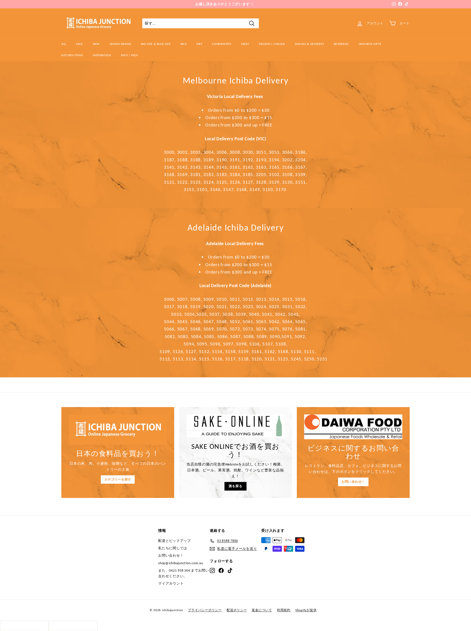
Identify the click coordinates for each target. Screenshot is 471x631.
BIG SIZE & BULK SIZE (156, 44)
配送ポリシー (237, 610)
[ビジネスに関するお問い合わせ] (353, 426)
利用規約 (283, 610)
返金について (262, 610)
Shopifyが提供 (306, 610)
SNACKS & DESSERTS (309, 44)
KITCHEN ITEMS (72, 55)
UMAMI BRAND (120, 44)
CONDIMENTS (221, 44)
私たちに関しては (172, 548)
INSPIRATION (102, 55)
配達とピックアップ (174, 541)
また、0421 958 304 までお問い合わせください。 (183, 573)
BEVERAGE (341, 44)
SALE (79, 44)
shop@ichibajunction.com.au (180, 563)
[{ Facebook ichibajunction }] (221, 570)
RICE (184, 44)
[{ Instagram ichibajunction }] (212, 570)
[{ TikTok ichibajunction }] (230, 570)
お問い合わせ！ (353, 481)
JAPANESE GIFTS (369, 44)
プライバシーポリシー (205, 610)
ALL (63, 44)
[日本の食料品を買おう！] (118, 429)
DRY (199, 44)
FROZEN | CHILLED (272, 44)
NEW (96, 44)
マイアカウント (170, 583)
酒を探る (235, 486)
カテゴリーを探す (117, 479)
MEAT (245, 44)
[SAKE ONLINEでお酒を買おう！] (235, 426)
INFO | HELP (129, 55)
